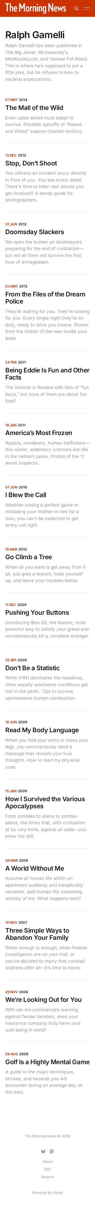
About (48, 1161)
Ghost (58, 1192)
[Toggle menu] (87, 8)
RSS (47, 1169)
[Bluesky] (43, 1151)
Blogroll (47, 1177)
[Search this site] (76, 8)
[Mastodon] (52, 1151)
